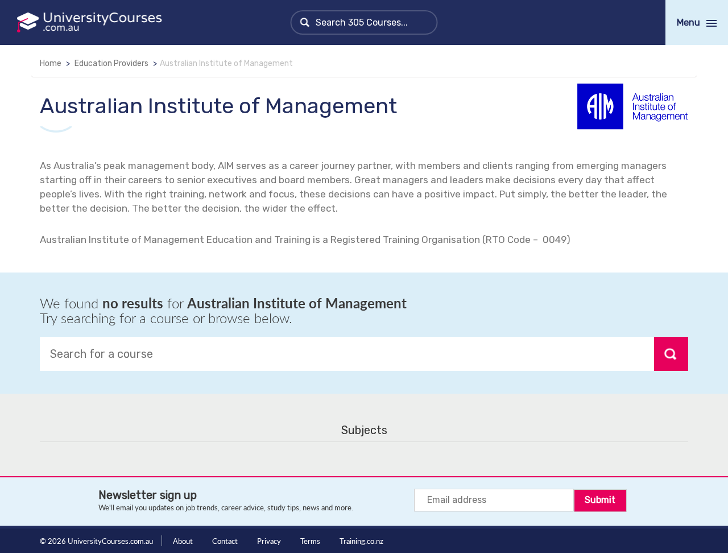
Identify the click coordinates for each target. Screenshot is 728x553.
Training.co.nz (361, 540)
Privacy (269, 540)
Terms (310, 540)
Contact (225, 540)
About (183, 540)
